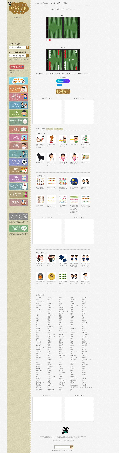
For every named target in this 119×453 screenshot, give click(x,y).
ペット (38, 322)
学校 (83, 299)
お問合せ (64, 3)
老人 (83, 311)
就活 (71, 324)
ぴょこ (38, 359)
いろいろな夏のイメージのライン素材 (85, 207)
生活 (37, 315)
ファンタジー (86, 322)
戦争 (60, 322)
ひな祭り (50, 384)
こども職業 (85, 364)
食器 (71, 336)
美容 (48, 322)
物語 (83, 330)
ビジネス (73, 299)
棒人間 (72, 346)
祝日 (37, 374)
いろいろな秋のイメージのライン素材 (51, 189)
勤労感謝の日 (74, 386)
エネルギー (39, 342)
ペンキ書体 (39, 389)
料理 (37, 307)
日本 (71, 309)
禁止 (83, 370)
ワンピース (62, 382)
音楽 (48, 309)
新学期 (49, 368)
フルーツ (73, 328)
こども (49, 298)
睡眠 (71, 321)
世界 (71, 322)
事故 (60, 301)
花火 (71, 366)
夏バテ (49, 355)
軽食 (37, 317)
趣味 (37, 303)
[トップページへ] (18, 13)
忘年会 (61, 370)
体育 (48, 346)
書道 (60, 374)
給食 (83, 368)
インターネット (52, 315)
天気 (48, 357)
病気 (71, 298)
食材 (48, 328)
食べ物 (84, 301)
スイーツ (73, 303)
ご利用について (45, 3)
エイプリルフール (87, 388)
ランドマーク (74, 332)
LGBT (60, 376)
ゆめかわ (84, 382)
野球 (37, 353)
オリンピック (40, 344)
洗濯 (60, 357)
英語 (60, 351)
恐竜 (71, 370)
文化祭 (49, 359)
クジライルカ (51, 376)
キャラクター (74, 305)
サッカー (84, 351)
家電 (60, 305)
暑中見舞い (73, 380)
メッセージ (85, 338)
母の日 (84, 374)
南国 (48, 332)
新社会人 (38, 357)
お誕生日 (38, 351)
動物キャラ (50, 307)
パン (71, 340)
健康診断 (73, 355)
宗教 (83, 340)
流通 (71, 349)
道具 (60, 299)
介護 (37, 332)
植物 (60, 326)
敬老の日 (38, 384)
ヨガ (83, 376)
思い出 (61, 347)
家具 (71, 311)
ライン (61, 359)
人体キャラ (39, 364)
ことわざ (38, 380)
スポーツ (50, 303)
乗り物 (61, 313)
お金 (48, 299)
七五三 (49, 388)
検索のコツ (23, 70)
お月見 (61, 384)
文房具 (38, 328)
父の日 (84, 372)
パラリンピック (52, 378)
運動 (60, 319)
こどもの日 (62, 372)
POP (71, 344)
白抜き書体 (50, 389)
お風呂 (61, 328)
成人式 (72, 382)
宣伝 (60, 389)
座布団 (61, 338)
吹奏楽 (49, 353)
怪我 (37, 336)
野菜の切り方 (40, 382)
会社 (37, 299)
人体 (83, 317)
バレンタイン (74, 351)
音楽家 (49, 370)
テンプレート (51, 336)
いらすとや (61, 450)
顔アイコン (50, 386)
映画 (71, 338)
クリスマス (85, 334)
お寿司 (61, 344)
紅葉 (37, 372)
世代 (60, 364)
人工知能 (50, 366)
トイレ (61, 353)
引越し (61, 342)
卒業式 (38, 355)
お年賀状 (38, 330)
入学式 (72, 368)
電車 (37, 340)
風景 (48, 324)
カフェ (84, 349)
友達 (60, 315)
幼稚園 (49, 342)
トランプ (38, 388)
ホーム (37, 3)
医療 (48, 301)
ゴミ (48, 340)
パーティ (50, 311)
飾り (48, 344)
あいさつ (73, 363)
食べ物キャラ (86, 344)
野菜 (60, 317)
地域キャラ (39, 370)
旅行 (83, 303)
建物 (60, 303)
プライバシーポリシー (63, 440)
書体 (60, 388)
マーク (84, 307)
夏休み (61, 334)
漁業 (48, 363)
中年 (48, 338)
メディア (61, 336)
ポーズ (84, 298)
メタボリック (40, 347)
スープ (61, 368)
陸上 (83, 380)
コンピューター (40, 311)
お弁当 (84, 357)
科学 (83, 319)
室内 (60, 349)
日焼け (72, 374)
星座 (48, 382)
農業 (71, 342)
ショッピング (40, 309)
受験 (37, 319)
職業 (60, 298)
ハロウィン (73, 357)
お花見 (49, 364)
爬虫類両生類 (63, 355)
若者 (71, 313)
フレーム (84, 355)
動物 (83, 313)
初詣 (83, 366)
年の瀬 (38, 368)
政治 (37, 338)
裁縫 (83, 363)
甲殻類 (38, 366)
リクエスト (59, 129)
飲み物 (61, 309)
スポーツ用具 (51, 334)
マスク (49, 330)
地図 (71, 364)
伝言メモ (38, 386)
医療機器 (61, 307)
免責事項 (72, 440)
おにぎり (84, 378)
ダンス (38, 346)
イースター (62, 386)
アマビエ (84, 384)
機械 (71, 307)
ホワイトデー (63, 380)
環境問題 (84, 332)
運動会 (38, 349)
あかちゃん (50, 326)
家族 (48, 305)
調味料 (61, 330)
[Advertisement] (19, 29)
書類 (71, 334)
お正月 (72, 317)
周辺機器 (84, 346)
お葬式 (49, 347)
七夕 (48, 380)
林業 (48, 372)
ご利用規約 (54, 440)
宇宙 (48, 351)
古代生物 (73, 359)
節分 (37, 376)
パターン (73, 384)
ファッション (40, 301)
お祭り (84, 336)
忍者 (48, 374)
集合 (83, 347)
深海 (37, 363)
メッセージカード (75, 388)
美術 (48, 321)
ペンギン (73, 376)
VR (71, 372)
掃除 (60, 321)
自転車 (84, 342)
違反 (71, 301)
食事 (48, 313)
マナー (38, 313)
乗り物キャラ (74, 378)
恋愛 (48, 319)
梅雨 (60, 346)
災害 (48, 317)
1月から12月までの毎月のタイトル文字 (63, 189)
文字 (83, 305)
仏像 (60, 366)
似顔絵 (84, 321)
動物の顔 (38, 378)
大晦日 (61, 378)
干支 (83, 328)
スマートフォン (63, 311)
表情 (37, 321)
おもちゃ (49, 129)
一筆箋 (84, 386)
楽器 (60, 340)
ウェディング (63, 332)
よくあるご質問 (55, 3)
